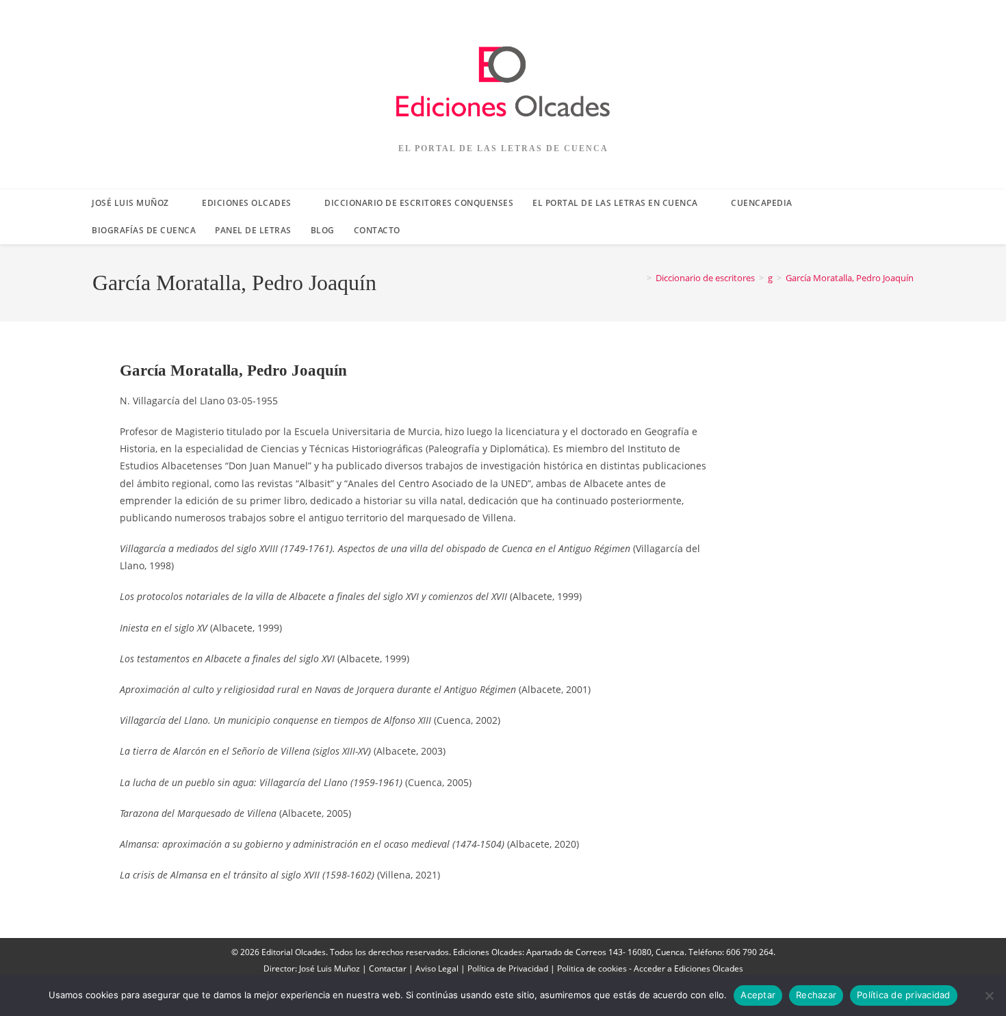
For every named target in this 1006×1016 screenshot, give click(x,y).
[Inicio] (639, 278)
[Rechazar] (989, 995)
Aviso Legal (437, 968)
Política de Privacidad (507, 968)
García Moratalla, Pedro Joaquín (850, 278)
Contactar (388, 968)
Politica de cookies (592, 968)
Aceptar (757, 994)
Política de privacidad (904, 994)
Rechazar (816, 994)
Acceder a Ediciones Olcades (688, 968)
